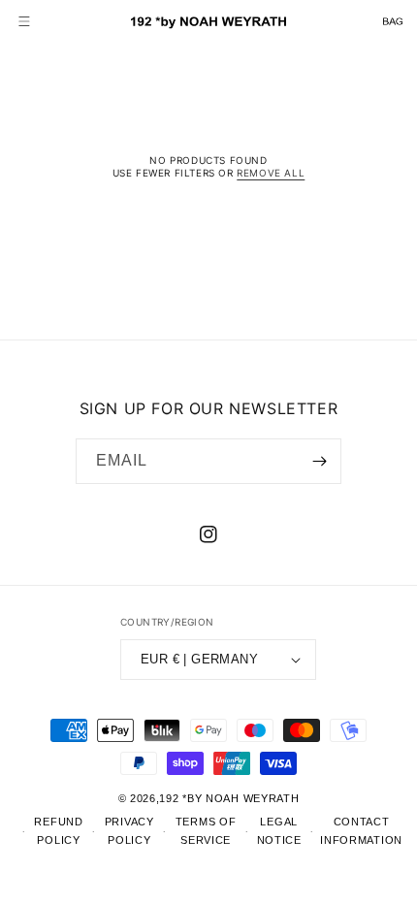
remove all (271, 172)
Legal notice (279, 831)
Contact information (361, 831)
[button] (24, 21)
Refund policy (58, 831)
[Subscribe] (319, 461)
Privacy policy (129, 831)
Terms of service (206, 831)
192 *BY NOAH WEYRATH (229, 798)
